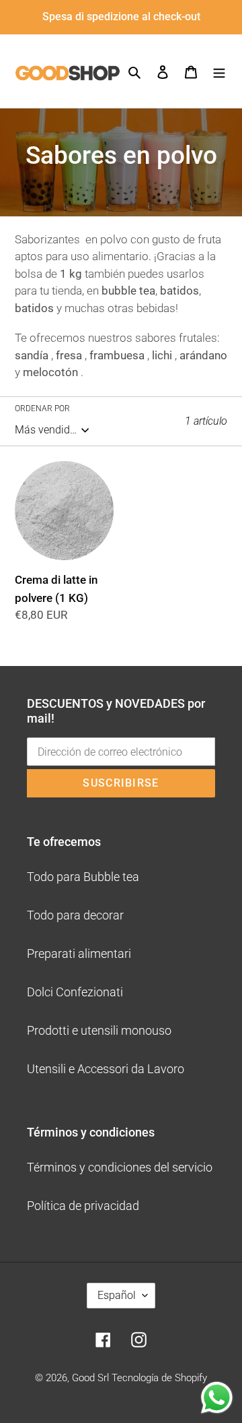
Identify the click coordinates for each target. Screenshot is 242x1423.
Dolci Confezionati (75, 992)
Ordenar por (42, 408)
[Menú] (219, 71)
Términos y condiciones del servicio (119, 1167)
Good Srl (90, 1378)
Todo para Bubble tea (83, 877)
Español (116, 1295)
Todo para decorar (75, 915)
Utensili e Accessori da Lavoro (105, 1069)
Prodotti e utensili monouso (99, 1030)
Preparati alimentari (79, 953)
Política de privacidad (83, 1206)
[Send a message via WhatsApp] (216, 1397)
